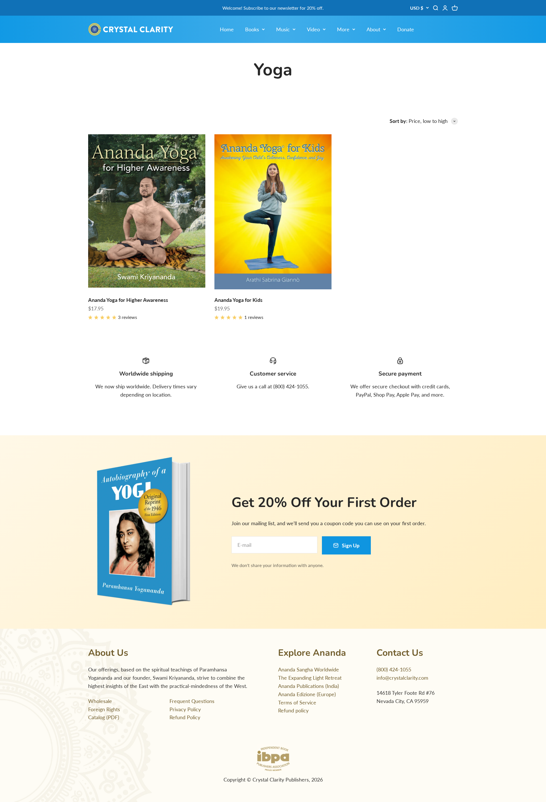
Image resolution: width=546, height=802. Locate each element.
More (343, 29)
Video (313, 29)
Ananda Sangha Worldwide (308, 669)
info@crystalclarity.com (402, 678)
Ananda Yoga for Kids (238, 300)
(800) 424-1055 (394, 669)
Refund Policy (184, 717)
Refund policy (293, 710)
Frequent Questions (191, 701)
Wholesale (100, 701)
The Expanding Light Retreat (310, 678)
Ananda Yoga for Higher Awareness (128, 300)
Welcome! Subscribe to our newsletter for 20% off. (273, 8)
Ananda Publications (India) (308, 686)
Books (252, 29)
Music (283, 29)
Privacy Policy (185, 709)
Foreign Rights (104, 709)
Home (227, 29)
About (373, 29)
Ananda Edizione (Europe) (307, 694)
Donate (405, 29)
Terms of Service (297, 702)
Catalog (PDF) (103, 717)
